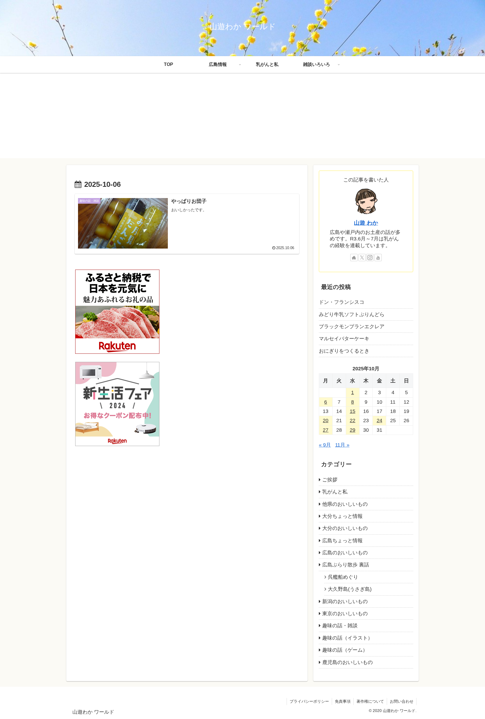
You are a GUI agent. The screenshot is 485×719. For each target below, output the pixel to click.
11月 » (342, 445)
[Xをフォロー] (362, 257)
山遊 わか (366, 223)
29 (352, 430)
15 (352, 411)
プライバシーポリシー (309, 701)
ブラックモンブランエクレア (352, 326)
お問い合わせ (401, 701)
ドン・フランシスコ (341, 302)
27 (325, 430)
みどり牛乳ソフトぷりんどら (352, 314)
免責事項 (343, 701)
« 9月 (325, 445)
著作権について (370, 701)
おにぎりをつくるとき (344, 351)
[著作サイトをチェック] (354, 257)
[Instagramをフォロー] (370, 257)
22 (352, 420)
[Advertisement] (242, 119)
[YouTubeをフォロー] (378, 257)
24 (379, 420)
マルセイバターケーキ (344, 338)
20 (325, 420)
